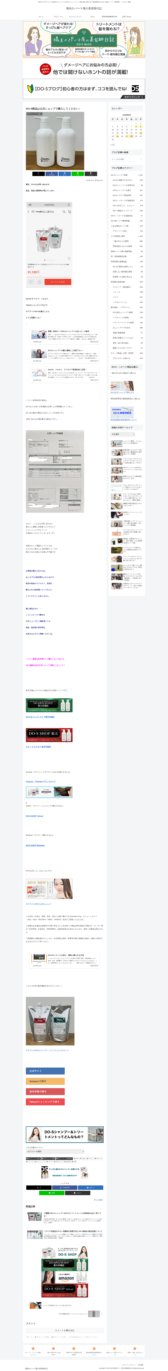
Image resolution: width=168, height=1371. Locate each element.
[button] (91, 174)
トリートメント (41, 1161)
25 (117, 136)
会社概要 (140, 1365)
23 (141, 133)
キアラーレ (99, 1158)
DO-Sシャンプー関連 (49, 1158)
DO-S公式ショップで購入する (122, 392)
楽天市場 (68, 1161)
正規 (75, 1161)
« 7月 (112, 145)
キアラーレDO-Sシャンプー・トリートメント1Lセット (47, 1050)
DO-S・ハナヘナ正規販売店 (65, 1158)
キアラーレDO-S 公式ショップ (38, 904)
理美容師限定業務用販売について (123, 420)
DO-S (77, 1158)
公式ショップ (59, 1161)
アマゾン (91, 1158)
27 (127, 136)
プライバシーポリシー (129, 1365)
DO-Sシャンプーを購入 (34, 1158)
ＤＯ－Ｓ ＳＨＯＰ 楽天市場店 (38, 747)
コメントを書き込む (65, 1330)
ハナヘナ (50, 1161)
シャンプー (31, 1161)
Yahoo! (84, 1158)
